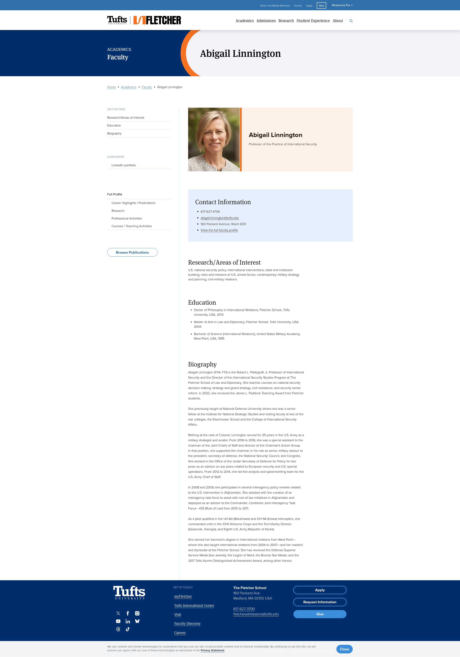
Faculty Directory (187, 623)
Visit (177, 614)
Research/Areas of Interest (125, 117)
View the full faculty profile (219, 230)
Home (111, 87)
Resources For (341, 5)
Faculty (147, 87)
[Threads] (118, 629)
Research (286, 20)
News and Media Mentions (275, 5)
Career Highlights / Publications (133, 202)
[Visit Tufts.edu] (129, 593)
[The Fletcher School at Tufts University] (144, 20)
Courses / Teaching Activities (132, 226)
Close (344, 649)
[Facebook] (127, 613)
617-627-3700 (244, 608)
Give (321, 5)
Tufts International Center (194, 605)
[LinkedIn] (127, 621)
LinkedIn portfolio (124, 165)
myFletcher (183, 596)
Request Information (320, 602)
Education (114, 125)
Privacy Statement (212, 650)
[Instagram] (137, 613)
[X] (118, 613)
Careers (180, 632)
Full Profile (114, 194)
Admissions (266, 20)
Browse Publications (132, 252)
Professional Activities (127, 218)
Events (298, 5)
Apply (309, 5)
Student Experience (313, 20)
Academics (245, 20)
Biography (114, 133)
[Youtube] (118, 621)
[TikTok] (127, 629)
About (338, 20)
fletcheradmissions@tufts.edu (256, 613)
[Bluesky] (137, 621)
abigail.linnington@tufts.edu (220, 218)
